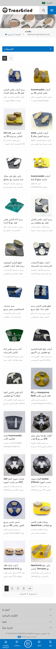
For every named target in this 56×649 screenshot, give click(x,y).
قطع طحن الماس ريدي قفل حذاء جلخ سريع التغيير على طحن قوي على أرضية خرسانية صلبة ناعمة (41, 307)
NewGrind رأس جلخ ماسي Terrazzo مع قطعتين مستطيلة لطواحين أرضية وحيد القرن (40, 567)
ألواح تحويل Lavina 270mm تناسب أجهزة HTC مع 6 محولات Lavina (41, 480)
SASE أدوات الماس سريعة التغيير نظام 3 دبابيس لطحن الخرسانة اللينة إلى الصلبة (41, 134)
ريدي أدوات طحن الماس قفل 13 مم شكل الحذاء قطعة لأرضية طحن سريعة (14, 91)
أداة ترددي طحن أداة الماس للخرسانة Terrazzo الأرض (13, 351)
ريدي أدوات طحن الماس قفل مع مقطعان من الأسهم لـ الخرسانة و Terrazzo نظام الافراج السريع (41, 221)
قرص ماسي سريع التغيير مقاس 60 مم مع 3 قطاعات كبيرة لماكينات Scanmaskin (14, 524)
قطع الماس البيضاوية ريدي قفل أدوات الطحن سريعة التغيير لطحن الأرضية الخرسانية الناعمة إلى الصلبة (14, 264)
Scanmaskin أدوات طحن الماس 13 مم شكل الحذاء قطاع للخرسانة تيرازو (40, 91)
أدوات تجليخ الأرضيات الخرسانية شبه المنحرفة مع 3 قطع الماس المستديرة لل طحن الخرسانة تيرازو (41, 264)
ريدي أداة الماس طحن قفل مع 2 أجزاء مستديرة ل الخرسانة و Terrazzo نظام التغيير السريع (13, 221)
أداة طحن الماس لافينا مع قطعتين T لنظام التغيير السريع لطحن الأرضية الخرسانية (13, 394)
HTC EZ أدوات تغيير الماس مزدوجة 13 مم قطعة (13, 134)
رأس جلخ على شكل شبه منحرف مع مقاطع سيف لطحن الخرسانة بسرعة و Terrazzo (13, 178)
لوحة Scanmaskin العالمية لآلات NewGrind (13, 437)
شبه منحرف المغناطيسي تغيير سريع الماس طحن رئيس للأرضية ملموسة (14, 307)
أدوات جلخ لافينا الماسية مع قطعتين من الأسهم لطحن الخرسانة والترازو (41, 351)
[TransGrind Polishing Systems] (24, 9)
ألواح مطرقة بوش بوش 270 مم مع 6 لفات (41, 437)
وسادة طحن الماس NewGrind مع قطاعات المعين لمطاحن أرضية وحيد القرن (41, 524)
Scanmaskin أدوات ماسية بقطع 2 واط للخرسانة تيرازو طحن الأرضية (40, 178)
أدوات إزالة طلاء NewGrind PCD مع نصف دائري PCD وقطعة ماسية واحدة (13, 567)
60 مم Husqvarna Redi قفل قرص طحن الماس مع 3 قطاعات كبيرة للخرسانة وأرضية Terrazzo (41, 394)
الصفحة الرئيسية (14, 34)
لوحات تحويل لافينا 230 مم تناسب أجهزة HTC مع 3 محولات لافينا (14, 480)
